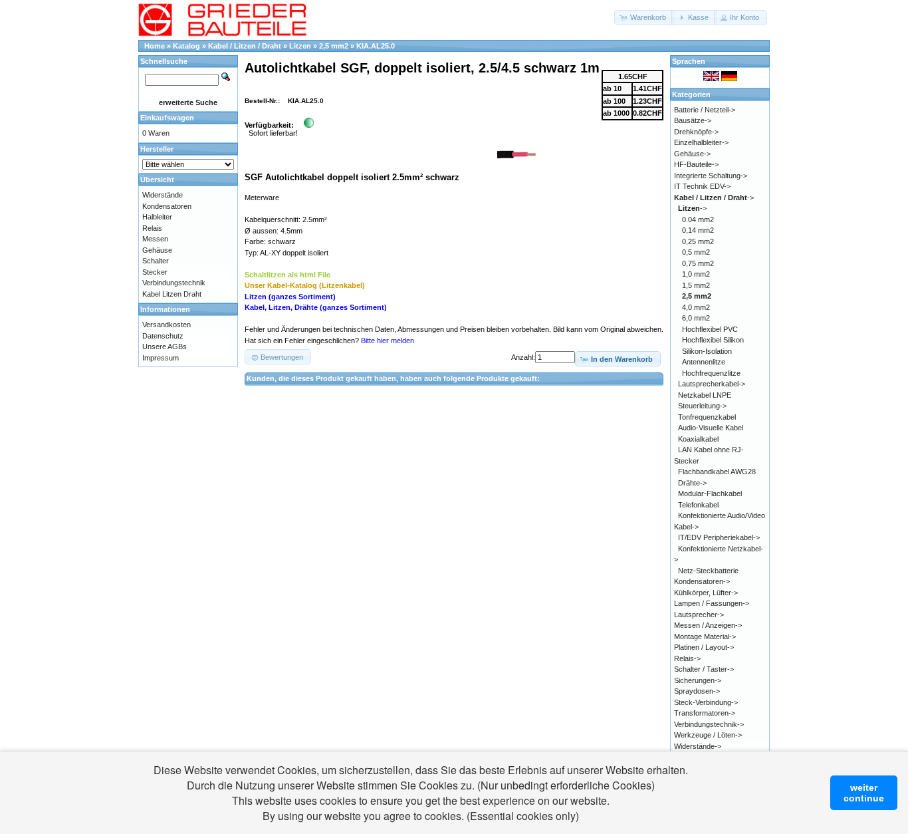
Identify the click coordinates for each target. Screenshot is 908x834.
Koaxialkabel (698, 439)
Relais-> (687, 658)
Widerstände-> (697, 746)
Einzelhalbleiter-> (701, 142)
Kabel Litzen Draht (171, 294)
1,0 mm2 (696, 274)
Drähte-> (692, 483)
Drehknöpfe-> (696, 132)
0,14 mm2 (698, 230)
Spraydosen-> (697, 691)
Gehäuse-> (692, 154)
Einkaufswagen (167, 118)
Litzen (300, 46)
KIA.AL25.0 (375, 46)
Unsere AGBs (164, 346)
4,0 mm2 (696, 307)
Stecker (155, 272)
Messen (155, 239)
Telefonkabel (698, 505)
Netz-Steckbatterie (708, 571)
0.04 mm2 (698, 219)
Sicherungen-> (697, 680)
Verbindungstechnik (173, 283)
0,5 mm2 (696, 252)
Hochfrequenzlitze (711, 373)
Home (154, 46)
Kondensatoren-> (702, 581)
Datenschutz (162, 336)
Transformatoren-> (704, 713)
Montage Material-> (705, 636)
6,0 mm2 (696, 318)
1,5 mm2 (696, 285)
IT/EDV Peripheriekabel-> (719, 537)
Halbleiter (157, 217)
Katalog (186, 46)
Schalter (155, 261)
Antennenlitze (703, 362)
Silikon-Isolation (707, 351)
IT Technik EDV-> (702, 186)
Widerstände (162, 195)
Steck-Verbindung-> (706, 702)
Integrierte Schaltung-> (710, 176)
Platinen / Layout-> (704, 647)
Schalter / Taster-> (704, 669)
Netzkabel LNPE (704, 395)
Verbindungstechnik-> (709, 724)
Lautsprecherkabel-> (711, 384)
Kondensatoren (166, 206)
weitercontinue (864, 792)
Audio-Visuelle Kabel (710, 428)
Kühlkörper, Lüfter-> (706, 593)
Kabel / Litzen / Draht (244, 46)
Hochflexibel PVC (710, 329)
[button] (644, 17)
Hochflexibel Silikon (713, 340)
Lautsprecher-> (699, 615)
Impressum (160, 358)
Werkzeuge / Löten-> (708, 735)
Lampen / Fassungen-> (711, 603)
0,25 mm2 (698, 241)
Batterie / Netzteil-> (704, 110)
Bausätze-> (692, 120)
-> (714, 198)
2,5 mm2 (333, 46)
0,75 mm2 (698, 263)
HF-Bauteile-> (696, 164)
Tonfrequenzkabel (707, 417)
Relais (152, 228)
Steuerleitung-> (702, 406)
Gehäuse (157, 250)
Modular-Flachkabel (710, 493)
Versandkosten (166, 325)
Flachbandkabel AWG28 (717, 472)
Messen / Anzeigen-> (708, 625)
